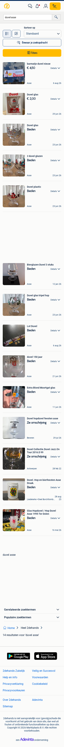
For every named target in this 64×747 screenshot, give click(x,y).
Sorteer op (29, 27)
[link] (7, 6)
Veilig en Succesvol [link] (43, 670)
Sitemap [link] (8, 706)
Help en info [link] (10, 677)
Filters (34, 53)
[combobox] (27, 17)
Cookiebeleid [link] (39, 683)
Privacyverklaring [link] (13, 683)
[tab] (7, 33)
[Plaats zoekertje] (55, 6)
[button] (38, 6)
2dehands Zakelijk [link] (14, 670)
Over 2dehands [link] (12, 699)
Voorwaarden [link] (40, 677)
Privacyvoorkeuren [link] (14, 690)
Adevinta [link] (37, 699)
